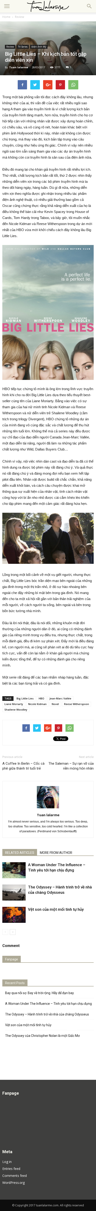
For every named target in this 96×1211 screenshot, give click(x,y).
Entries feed (11, 1168)
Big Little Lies (25, 698)
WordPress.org (13, 1182)
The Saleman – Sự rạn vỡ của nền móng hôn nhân (71, 765)
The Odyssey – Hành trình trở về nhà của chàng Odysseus (47, 1014)
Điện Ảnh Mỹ (38, 46)
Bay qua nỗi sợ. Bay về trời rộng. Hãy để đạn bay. (39, 993)
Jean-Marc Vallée (60, 698)
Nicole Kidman (37, 704)
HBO (41, 698)
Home (6, 17)
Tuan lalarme (18, 67)
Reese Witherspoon (76, 704)
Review (19, 17)
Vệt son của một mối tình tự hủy (56, 909)
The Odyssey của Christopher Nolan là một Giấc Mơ (42, 1036)
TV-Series (22, 46)
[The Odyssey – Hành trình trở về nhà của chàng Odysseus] (14, 893)
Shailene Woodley (15, 709)
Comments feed (14, 1175)
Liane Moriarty (13, 704)
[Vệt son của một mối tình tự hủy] (14, 915)
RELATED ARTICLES (19, 853)
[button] (89, 6)
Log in (7, 1161)
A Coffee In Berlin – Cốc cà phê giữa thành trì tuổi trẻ (23, 765)
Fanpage (11, 959)
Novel (55, 704)
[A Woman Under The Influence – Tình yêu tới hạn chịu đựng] (14, 870)
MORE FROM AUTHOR (56, 853)
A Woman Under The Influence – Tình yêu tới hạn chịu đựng (48, 1003)
